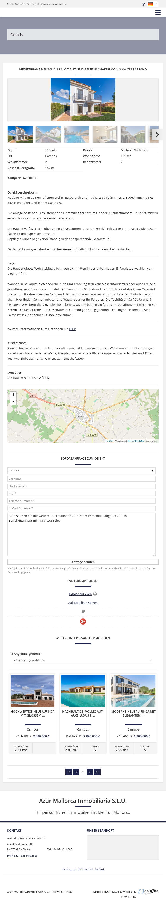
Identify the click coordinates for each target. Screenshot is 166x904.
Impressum (68, 869)
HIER (72, 329)
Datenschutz (85, 869)
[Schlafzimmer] (105, 134)
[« (69, 772)
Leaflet (109, 441)
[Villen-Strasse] (133, 134)
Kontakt (99, 869)
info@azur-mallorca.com (51, 4)
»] (97, 772)
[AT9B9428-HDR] (49, 134)
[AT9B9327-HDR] (77, 134)
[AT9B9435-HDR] (21, 134)
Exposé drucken (80, 594)
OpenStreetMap (136, 441)
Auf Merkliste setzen (83, 603)
